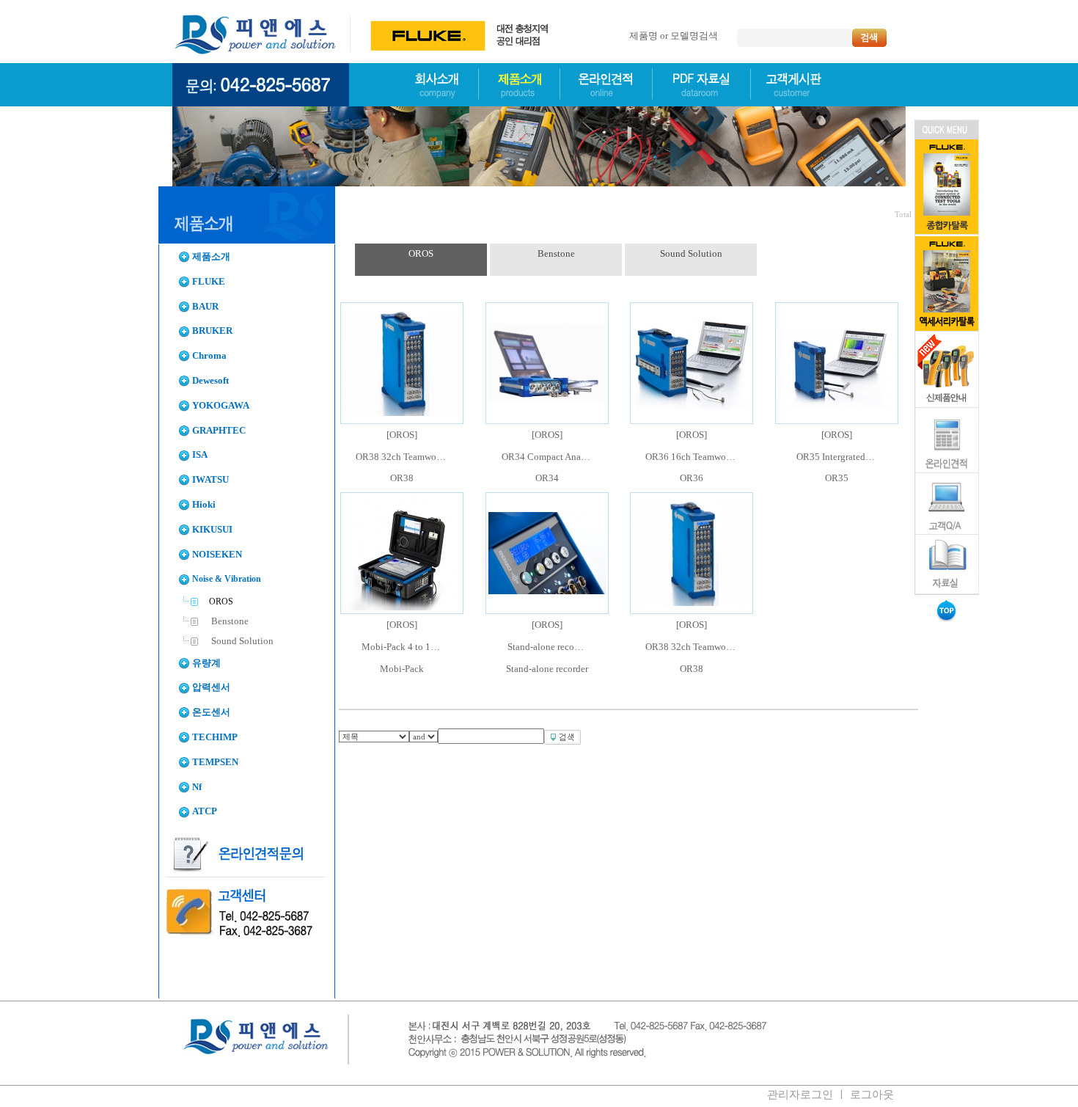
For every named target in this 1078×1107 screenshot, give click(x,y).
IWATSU (210, 480)
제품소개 (211, 257)
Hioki (204, 505)
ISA (200, 455)
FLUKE (208, 282)
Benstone (229, 621)
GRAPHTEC (219, 430)
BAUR (205, 307)
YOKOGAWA (220, 406)
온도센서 (211, 712)
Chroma (209, 356)
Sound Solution (241, 641)
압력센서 (211, 687)
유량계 (206, 663)
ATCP (204, 811)
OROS (420, 253)
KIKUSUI (212, 530)
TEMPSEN (215, 762)
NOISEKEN (217, 554)
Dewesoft (210, 381)
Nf (197, 787)
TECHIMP (215, 737)
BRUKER (212, 331)
